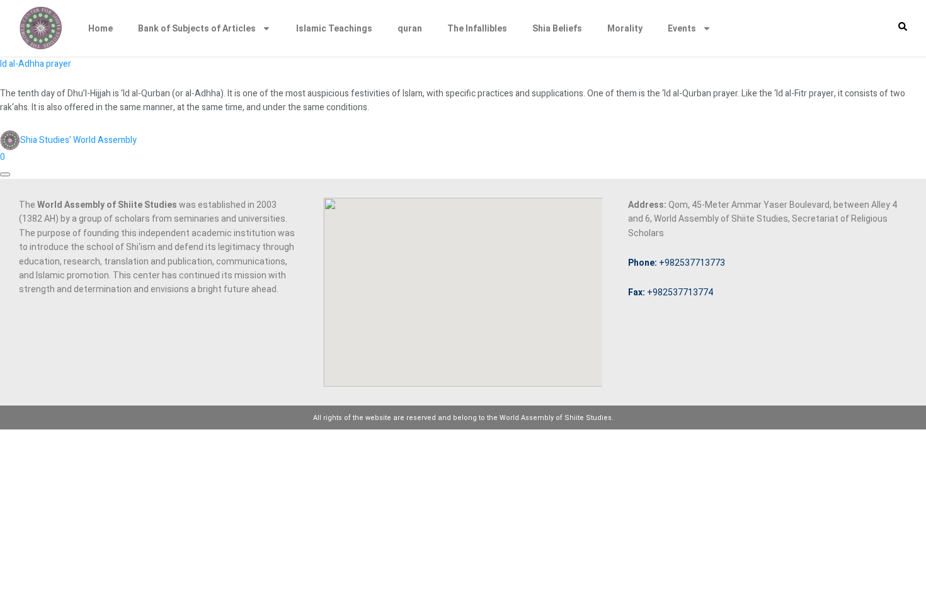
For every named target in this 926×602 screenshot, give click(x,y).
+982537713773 (676, 263)
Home (100, 28)
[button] (902, 26)
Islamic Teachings (334, 28)
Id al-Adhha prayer (35, 64)
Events (682, 28)
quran (409, 28)
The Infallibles (477, 28)
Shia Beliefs (557, 28)
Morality (625, 28)
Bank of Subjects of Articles (197, 28)
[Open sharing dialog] (5, 174)
